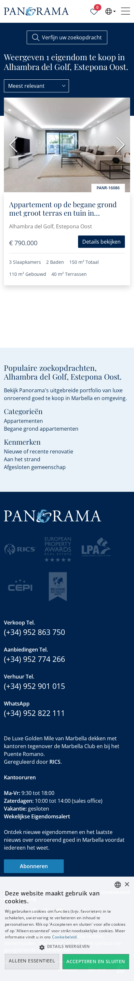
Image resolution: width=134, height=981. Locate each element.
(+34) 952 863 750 (34, 632)
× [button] (126, 884)
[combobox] (36, 85)
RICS (54, 761)
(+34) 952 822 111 (34, 713)
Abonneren (34, 866)
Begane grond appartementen (41, 428)
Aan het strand (22, 459)
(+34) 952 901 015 (34, 686)
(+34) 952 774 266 (34, 659)
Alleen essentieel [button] (32, 961)
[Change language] (110, 11)
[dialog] (67, 929)
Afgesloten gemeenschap (35, 467)
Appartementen (23, 420)
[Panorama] (36, 11)
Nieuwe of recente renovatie (38, 451)
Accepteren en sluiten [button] (95, 961)
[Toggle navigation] (125, 11)
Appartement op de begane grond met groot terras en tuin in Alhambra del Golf (63, 212)
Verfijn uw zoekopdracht (72, 37)
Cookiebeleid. (65, 937)
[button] (67, 947)
